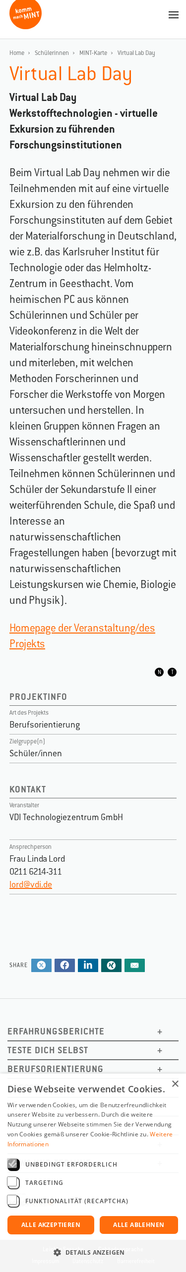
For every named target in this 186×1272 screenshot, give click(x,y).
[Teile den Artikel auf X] (41, 966)
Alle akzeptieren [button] (50, 1225)
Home (16, 53)
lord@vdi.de (30, 884)
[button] (93, 1253)
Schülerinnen (52, 53)
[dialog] (93, 1173)
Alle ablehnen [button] (138, 1225)
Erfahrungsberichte (56, 1031)
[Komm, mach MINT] (25, 25)
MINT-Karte (93, 53)
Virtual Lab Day (136, 53)
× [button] (175, 1084)
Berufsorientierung (55, 1069)
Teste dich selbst (47, 1050)
